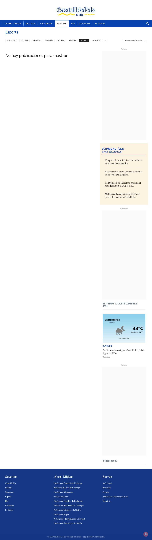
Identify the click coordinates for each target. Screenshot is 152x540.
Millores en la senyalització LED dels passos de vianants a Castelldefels (122, 195)
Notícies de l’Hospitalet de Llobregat (69, 518)
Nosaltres (106, 501)
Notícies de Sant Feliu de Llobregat (69, 505)
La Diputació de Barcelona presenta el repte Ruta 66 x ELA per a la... (123, 184)
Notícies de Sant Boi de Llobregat (68, 501)
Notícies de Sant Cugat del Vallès (68, 523)
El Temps (100, 24)
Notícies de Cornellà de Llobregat (68, 483)
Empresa (72, 41)
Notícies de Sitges (61, 514)
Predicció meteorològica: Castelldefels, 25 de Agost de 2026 (124, 351)
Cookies (106, 492)
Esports (61, 24)
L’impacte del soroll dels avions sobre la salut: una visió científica (123, 162)
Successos (46, 24)
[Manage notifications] (145, 534)
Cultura (24, 41)
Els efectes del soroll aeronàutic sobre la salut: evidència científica (123, 173)
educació (49, 41)
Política (31, 24)
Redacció (106, 357)
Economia (85, 24)
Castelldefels (13, 24)
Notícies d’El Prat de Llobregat (67, 487)
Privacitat (107, 487)
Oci (73, 24)
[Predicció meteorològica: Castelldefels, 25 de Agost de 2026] (124, 328)
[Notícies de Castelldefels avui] (76, 11)
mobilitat (96, 41)
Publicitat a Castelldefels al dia (115, 496)
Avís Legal (107, 483)
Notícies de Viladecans (63, 492)
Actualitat (11, 41)
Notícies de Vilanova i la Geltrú (67, 509)
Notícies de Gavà (61, 496)
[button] (147, 23)
